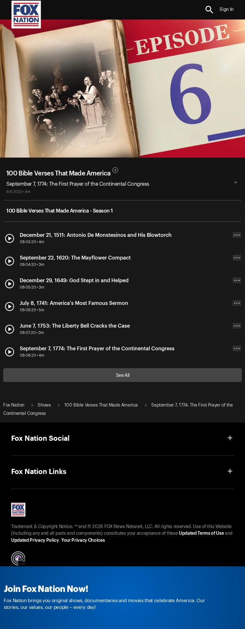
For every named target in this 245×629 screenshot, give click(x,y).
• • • (237, 235)
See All (123, 375)
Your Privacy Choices (83, 540)
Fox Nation (13, 405)
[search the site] (209, 9)
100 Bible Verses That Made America (58, 173)
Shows (44, 405)
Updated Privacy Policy (35, 540)
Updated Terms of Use (201, 533)
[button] (209, 9)
